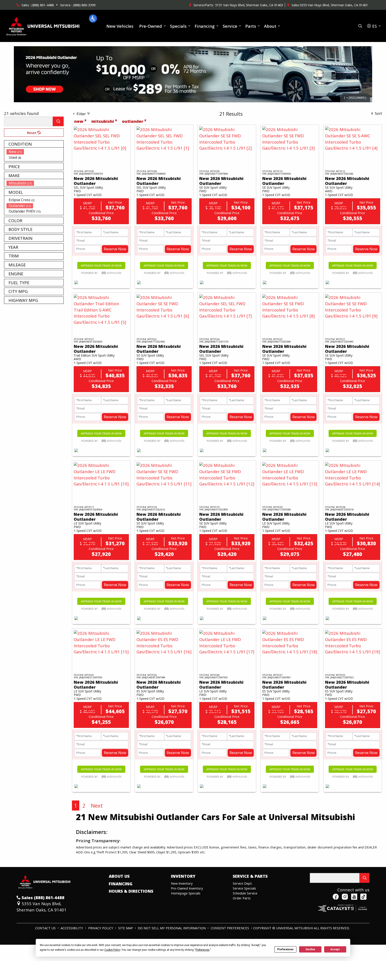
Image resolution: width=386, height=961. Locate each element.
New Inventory (182, 883)
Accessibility (72, 928)
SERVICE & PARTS (250, 876)
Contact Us (46, 928)
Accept (335, 949)
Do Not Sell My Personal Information (172, 928)
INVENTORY (183, 876)
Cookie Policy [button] (112, 949)
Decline (310, 949)
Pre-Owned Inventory (187, 888)
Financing (120, 884)
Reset (32, 132)
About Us (119, 876)
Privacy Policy (101, 928)
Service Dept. (242, 883)
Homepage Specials (185, 893)
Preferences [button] (202, 949)
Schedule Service (245, 893)
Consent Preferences (230, 928)
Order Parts (242, 898)
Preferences (285, 949)
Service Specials (244, 888)
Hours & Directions (131, 891)
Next (97, 805)
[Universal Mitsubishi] (43, 25)
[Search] (58, 121)
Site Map (126, 928)
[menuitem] (35, 152)
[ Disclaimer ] (355, 98)
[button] (92, 18)
